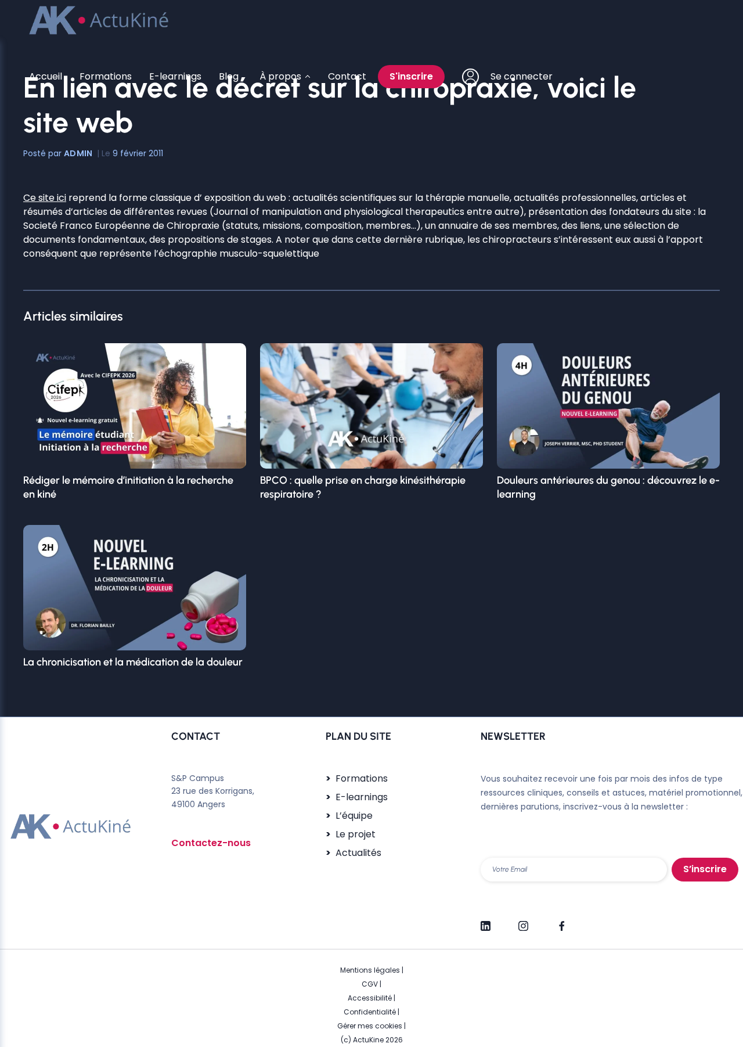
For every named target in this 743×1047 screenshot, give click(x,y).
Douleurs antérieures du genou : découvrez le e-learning (608, 487)
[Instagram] (523, 921)
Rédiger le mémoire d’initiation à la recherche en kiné (128, 487)
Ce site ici (44, 197)
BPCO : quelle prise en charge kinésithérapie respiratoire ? (363, 487)
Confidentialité (370, 1012)
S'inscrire (411, 76)
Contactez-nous (211, 843)
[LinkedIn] (485, 921)
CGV (370, 984)
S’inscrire (705, 869)
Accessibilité (370, 998)
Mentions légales (370, 970)
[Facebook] (561, 921)
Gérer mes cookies (369, 1026)
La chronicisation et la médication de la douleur (133, 662)
